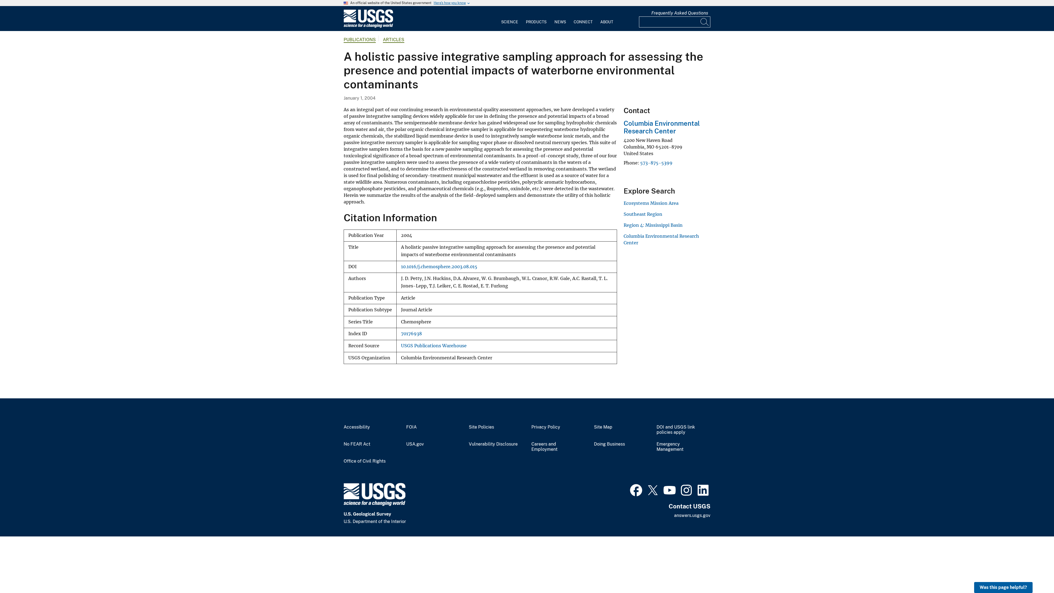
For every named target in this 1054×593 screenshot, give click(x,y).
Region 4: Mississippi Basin (653, 225)
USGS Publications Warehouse (434, 345)
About (606, 22)
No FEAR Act (357, 444)
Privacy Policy (545, 427)
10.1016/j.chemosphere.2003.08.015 (439, 266)
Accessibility (357, 427)
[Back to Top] (1034, 573)
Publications (360, 39)
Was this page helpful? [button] (1003, 587)
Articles (393, 39)
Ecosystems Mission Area (651, 203)
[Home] (368, 26)
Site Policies (481, 427)
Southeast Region (643, 214)
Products (536, 22)
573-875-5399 (656, 163)
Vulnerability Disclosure (493, 444)
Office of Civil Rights (365, 461)
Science (509, 22)
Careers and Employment (544, 447)
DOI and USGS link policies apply (676, 430)
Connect (583, 22)
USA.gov (415, 444)
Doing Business (609, 444)
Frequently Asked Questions (679, 13)
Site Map (603, 427)
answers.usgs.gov (692, 515)
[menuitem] (509, 18)
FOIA (411, 427)
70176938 (411, 333)
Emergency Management (670, 447)
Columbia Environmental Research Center (662, 127)
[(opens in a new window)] (636, 489)
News (560, 22)
